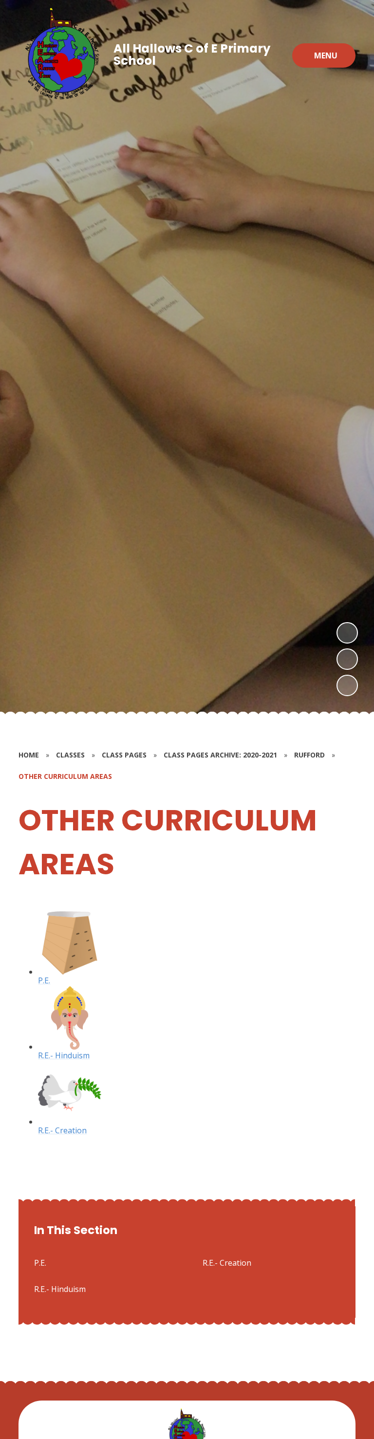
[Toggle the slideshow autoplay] (347, 685)
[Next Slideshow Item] (347, 633)
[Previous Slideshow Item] (347, 659)
